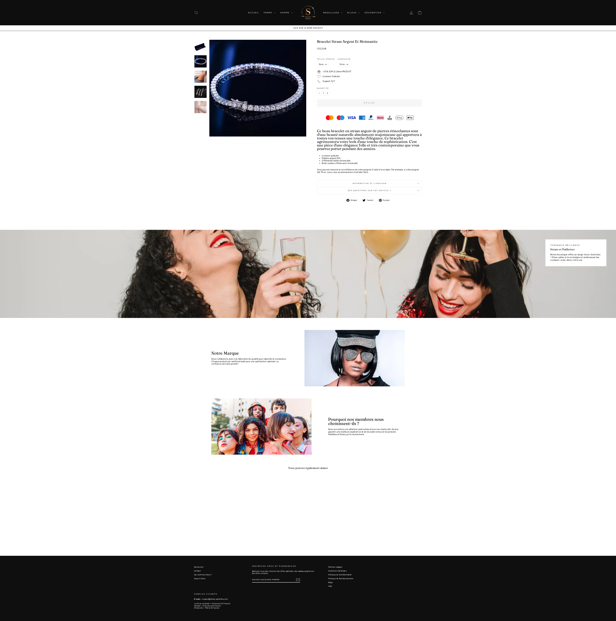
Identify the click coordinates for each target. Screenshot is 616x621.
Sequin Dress (199, 579)
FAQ (330, 586)
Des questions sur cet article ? (369, 190)
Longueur (344, 59)
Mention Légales (335, 567)
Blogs (330, 582)
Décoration (373, 13)
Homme (285, 13)
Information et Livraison (369, 183)
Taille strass (326, 59)
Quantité (323, 88)
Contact (197, 571)
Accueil (253, 13)
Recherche (198, 567)
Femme (268, 13)
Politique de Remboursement (340, 579)
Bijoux (352, 13)
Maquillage (331, 13)
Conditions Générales (337, 571)
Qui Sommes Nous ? (203, 575)
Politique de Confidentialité (339, 575)
